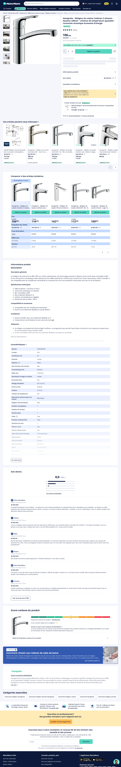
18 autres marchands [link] (88, 116)
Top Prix (66, 26)
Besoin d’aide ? (8, 764)
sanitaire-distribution (74, 116)
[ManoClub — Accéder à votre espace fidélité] (106, 4)
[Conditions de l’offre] (115, 45)
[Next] (108, 252)
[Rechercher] (26, 3)
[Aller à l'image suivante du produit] (56, 40)
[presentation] (107, 638)
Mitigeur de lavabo (51, 13)
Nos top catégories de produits (51, 761)
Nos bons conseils (47, 759)
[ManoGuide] (116, 762)
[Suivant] (115, 167)
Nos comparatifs (46, 764)
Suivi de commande (9, 759)
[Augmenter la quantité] (72, 51)
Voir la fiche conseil (91, 661)
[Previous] (102, 252)
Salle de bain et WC (13, 13)
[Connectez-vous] (112, 4)
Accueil (5, 13)
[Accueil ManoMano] (12, 4)
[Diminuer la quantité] (65, 51)
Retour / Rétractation (9, 761)
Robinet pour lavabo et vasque (36, 13)
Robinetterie (23, 13)
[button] (89, 106)
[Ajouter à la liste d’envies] (114, 51)
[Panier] (116, 4)
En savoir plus (79, 748)
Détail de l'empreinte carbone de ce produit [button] (26, 638)
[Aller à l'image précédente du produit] (15, 40)
